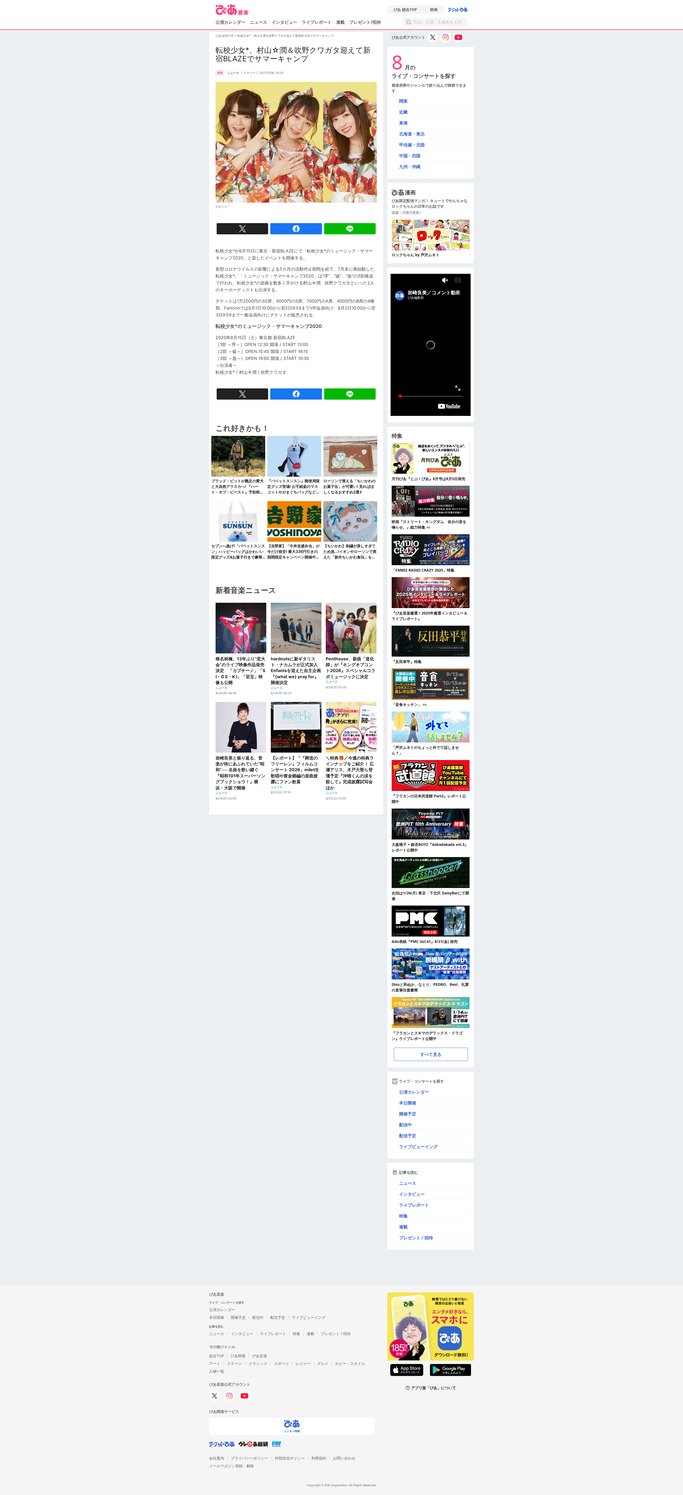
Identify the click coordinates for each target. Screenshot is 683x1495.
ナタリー (249, 73)
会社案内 (216, 1458)
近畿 (403, 112)
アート (214, 1363)
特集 (403, 1216)
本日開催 (407, 1103)
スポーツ (281, 1363)
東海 (403, 123)
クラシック (258, 1363)
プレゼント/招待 (365, 22)
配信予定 (407, 1136)
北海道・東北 (412, 134)
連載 (340, 22)
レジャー (303, 1363)
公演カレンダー (414, 1092)
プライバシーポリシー (249, 1458)
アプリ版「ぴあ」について (433, 1388)
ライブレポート (317, 22)
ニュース (258, 22)
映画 (434, 9)
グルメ (322, 1363)
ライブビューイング (418, 1147)
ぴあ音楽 (259, 1355)
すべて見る (431, 1054)
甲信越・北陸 (412, 145)
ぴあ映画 (238, 1355)
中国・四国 (409, 156)
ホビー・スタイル (350, 1363)
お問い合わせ (344, 1458)
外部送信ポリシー (290, 1458)
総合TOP (216, 1355)
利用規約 (318, 1458)
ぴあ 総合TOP (405, 9)
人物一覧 (216, 1371)
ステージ (234, 1363)
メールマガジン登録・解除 (231, 1465)
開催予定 (407, 1114)
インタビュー (284, 22)
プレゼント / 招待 (416, 1238)
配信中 (405, 1125)
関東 (403, 101)
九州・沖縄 (409, 167)
